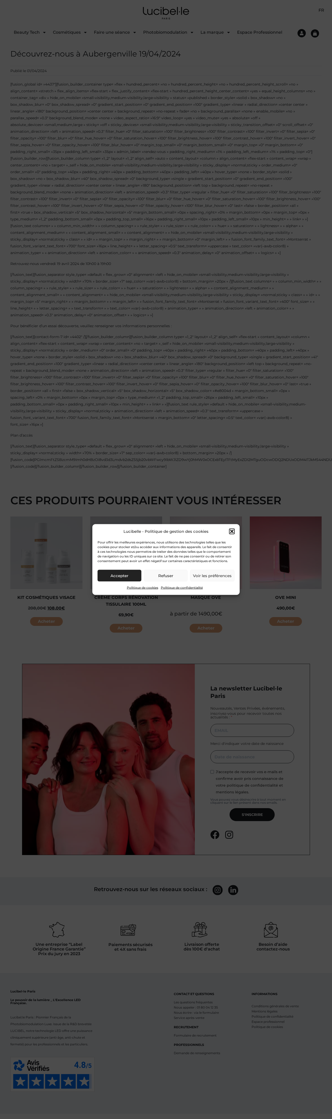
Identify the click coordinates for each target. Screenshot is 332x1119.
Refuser (165, 575)
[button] (231, 531)
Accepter (119, 575)
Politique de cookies (142, 588)
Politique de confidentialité (182, 588)
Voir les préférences (212, 575)
